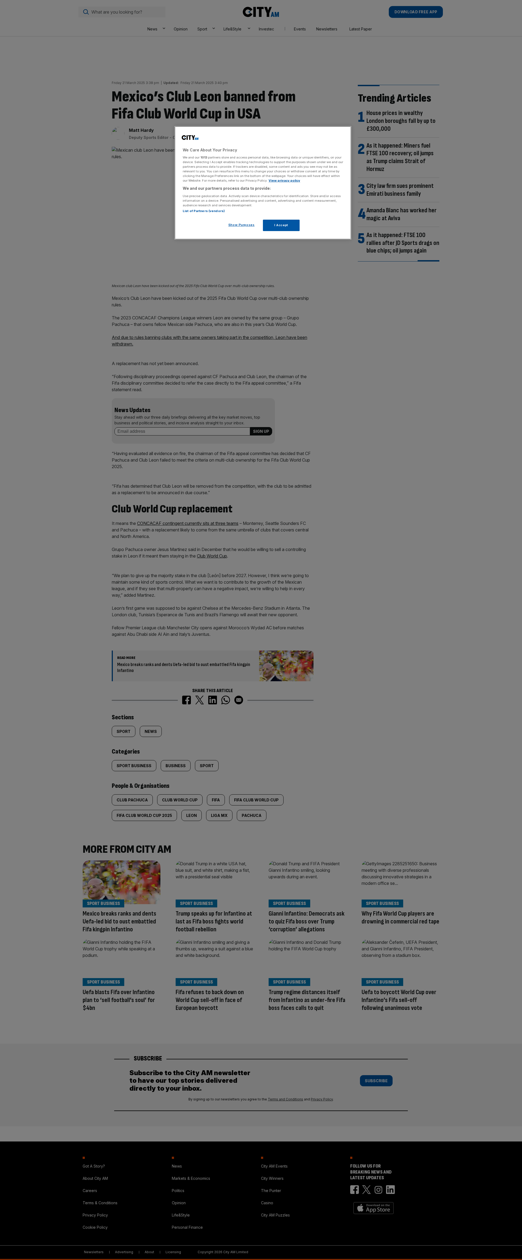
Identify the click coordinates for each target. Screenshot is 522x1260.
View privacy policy (284, 180)
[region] (263, 183)
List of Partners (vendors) (204, 211)
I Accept (281, 225)
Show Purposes (241, 225)
